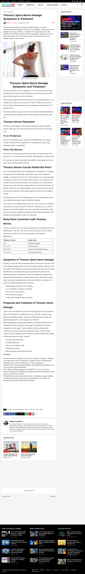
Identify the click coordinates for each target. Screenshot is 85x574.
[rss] (82, 1)
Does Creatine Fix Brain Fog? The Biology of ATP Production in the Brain (75, 68)
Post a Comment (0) (29, 490)
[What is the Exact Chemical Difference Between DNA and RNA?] (34, 542)
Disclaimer (73, 570)
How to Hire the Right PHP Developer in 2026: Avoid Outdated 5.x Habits (18, 533)
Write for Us (28, 1)
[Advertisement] (29, 395)
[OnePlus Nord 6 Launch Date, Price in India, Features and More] (6, 542)
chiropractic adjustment (18, 409)
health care (31, 409)
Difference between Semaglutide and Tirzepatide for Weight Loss (65, 140)
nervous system (39, 409)
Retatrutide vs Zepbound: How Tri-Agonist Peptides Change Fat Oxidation (75, 36)
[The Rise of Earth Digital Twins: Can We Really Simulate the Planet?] (6, 551)
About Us (8, 1)
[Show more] (36, 414)
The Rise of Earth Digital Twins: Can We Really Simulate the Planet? (18, 551)
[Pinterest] (29, 414)
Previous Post (6, 496)
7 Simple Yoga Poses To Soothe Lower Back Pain (10, 454)
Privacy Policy (21, 1)
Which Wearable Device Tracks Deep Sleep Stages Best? (76, 118)
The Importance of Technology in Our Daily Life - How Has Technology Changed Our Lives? (75, 552)
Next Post (52, 496)
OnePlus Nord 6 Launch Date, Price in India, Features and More (19, 542)
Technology (30, 5)
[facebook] (72, 1)
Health (40, 5)
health (26, 409)
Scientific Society (53, 5)
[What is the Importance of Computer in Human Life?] (62, 561)
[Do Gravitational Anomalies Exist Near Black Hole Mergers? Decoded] (34, 560)
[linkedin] (80, 1)
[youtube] (75, 1)
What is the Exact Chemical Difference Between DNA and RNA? (47, 542)
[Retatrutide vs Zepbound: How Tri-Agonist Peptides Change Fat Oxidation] (65, 35)
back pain (10, 12)
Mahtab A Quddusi (16, 421)
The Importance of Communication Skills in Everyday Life (74, 542)
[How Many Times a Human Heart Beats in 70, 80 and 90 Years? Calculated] (65, 47)
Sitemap (42, 570)
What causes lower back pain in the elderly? (28, 454)
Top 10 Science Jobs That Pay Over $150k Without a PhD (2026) (46, 533)
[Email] (33, 414)
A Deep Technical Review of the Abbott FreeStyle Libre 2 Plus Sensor (76, 57)
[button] (77, 5)
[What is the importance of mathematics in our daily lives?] (62, 534)
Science (19, 5)
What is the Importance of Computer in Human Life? (74, 560)
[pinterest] (77, 1)
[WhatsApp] (26, 414)
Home (3, 1)
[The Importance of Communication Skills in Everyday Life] (62, 542)
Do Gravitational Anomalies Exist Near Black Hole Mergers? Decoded (46, 559)
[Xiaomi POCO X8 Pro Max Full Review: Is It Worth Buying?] (6, 560)
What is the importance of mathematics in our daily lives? (74, 533)
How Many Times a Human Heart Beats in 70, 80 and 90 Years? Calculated (75, 47)
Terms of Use (35, 571)
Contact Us (14, 1)
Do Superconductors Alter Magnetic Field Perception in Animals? (47, 551)
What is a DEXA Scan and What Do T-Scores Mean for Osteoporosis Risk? (65, 119)
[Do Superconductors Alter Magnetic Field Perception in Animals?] (34, 551)
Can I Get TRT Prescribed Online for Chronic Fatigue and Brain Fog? (76, 140)
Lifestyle (64, 5)
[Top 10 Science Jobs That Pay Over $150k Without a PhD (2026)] (34, 534)
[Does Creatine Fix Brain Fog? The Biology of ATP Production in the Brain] (65, 67)
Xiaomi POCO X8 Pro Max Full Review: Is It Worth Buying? (18, 559)
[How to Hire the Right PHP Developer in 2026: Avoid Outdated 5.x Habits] (6, 534)
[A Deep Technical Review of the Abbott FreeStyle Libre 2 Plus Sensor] (65, 57)
